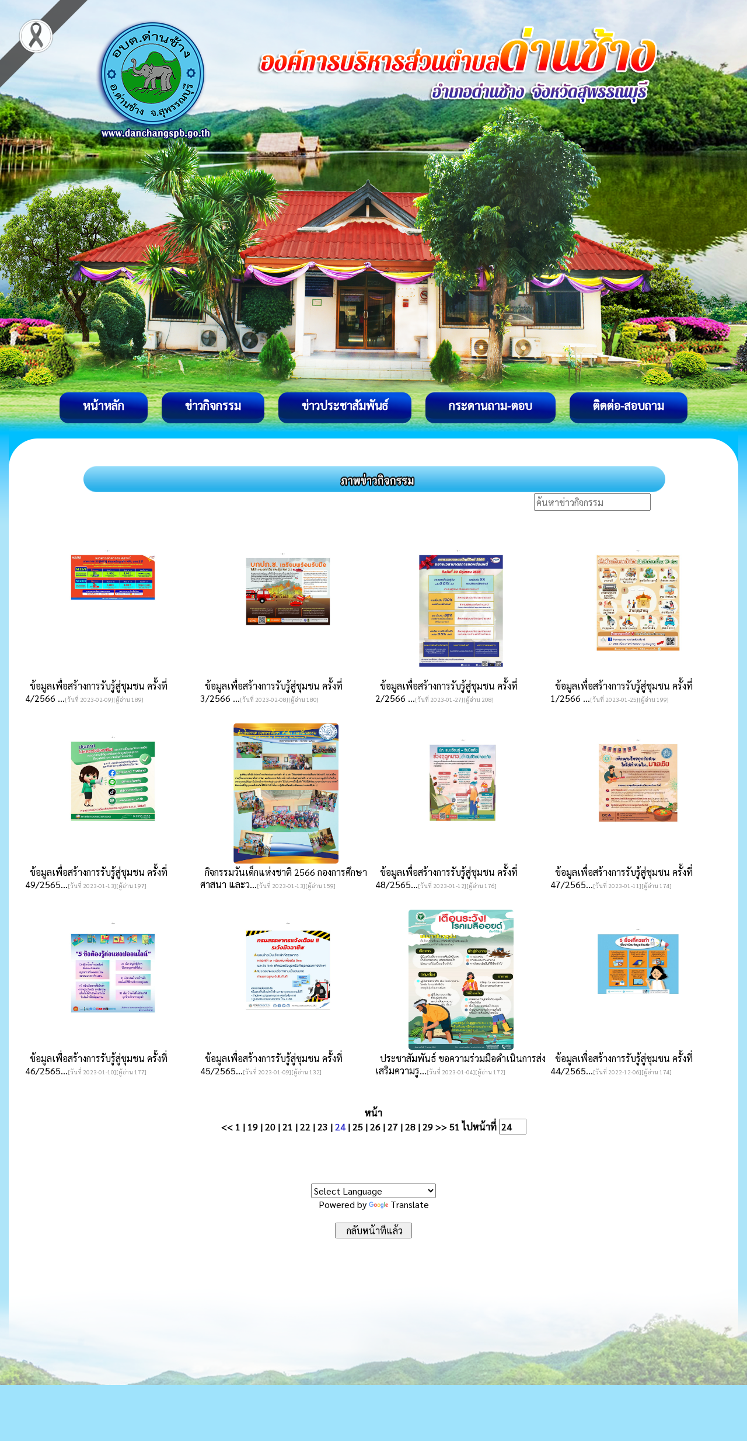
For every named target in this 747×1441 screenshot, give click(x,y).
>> (441, 1126)
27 (393, 1126)
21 (287, 1126)
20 (270, 1126)
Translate (409, 1204)
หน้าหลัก (103, 405)
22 (305, 1126)
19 (252, 1126)
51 (454, 1126)
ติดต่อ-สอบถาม (628, 405)
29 (428, 1126)
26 (375, 1126)
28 (410, 1126)
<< (227, 1126)
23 (322, 1126)
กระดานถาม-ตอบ (490, 405)
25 (357, 1126)
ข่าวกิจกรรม (213, 405)
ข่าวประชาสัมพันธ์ (345, 405)
